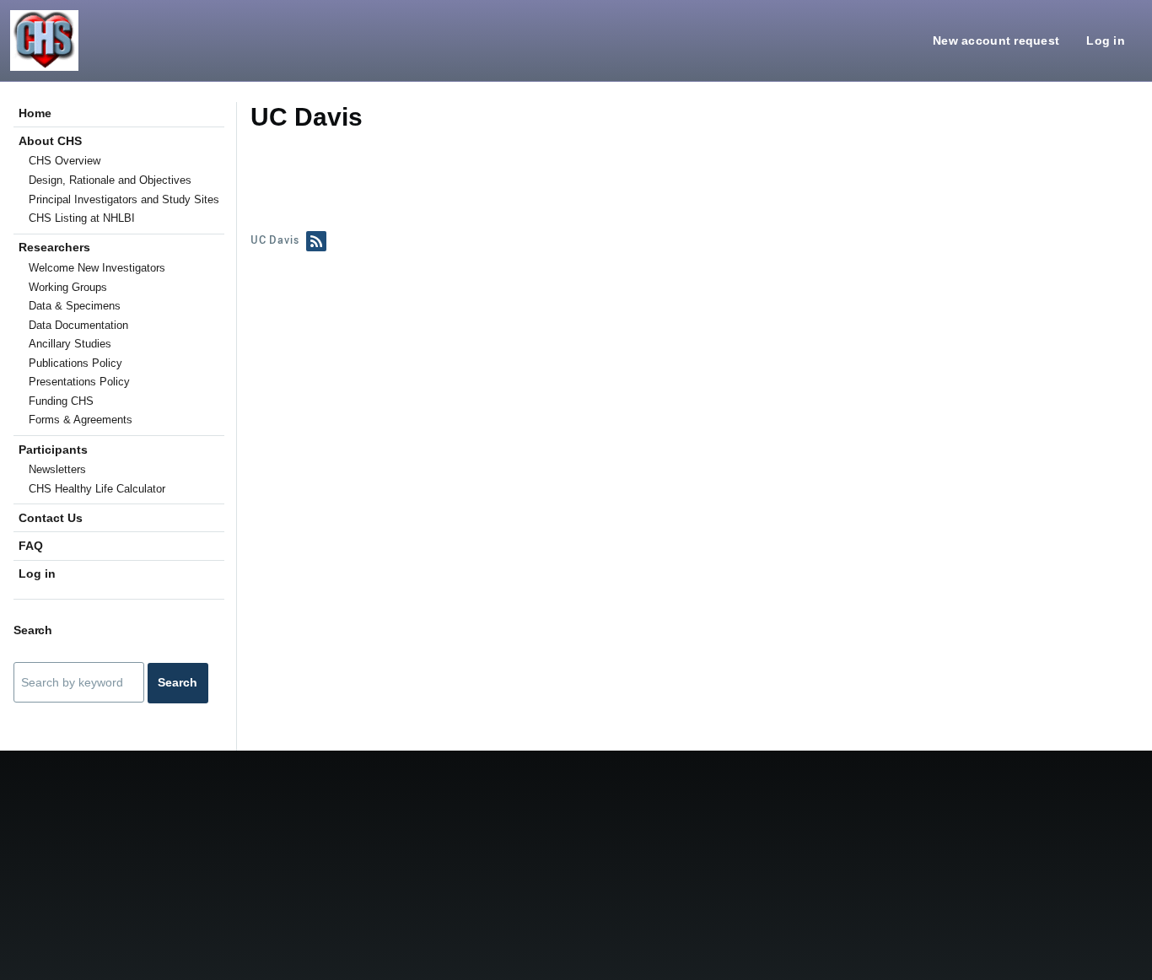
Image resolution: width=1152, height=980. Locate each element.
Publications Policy (75, 363)
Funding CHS (61, 401)
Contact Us (51, 518)
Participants (53, 449)
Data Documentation (78, 325)
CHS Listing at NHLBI (82, 218)
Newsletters (57, 469)
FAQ (31, 545)
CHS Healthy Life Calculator (97, 488)
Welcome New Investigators (97, 267)
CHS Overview (64, 160)
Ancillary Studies (70, 343)
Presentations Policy (79, 381)
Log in (1105, 40)
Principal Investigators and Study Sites (124, 199)
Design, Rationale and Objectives (110, 180)
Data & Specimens (75, 305)
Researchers (54, 247)
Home (35, 113)
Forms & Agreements (80, 419)
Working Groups (68, 287)
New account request (996, 40)
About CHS (50, 141)
